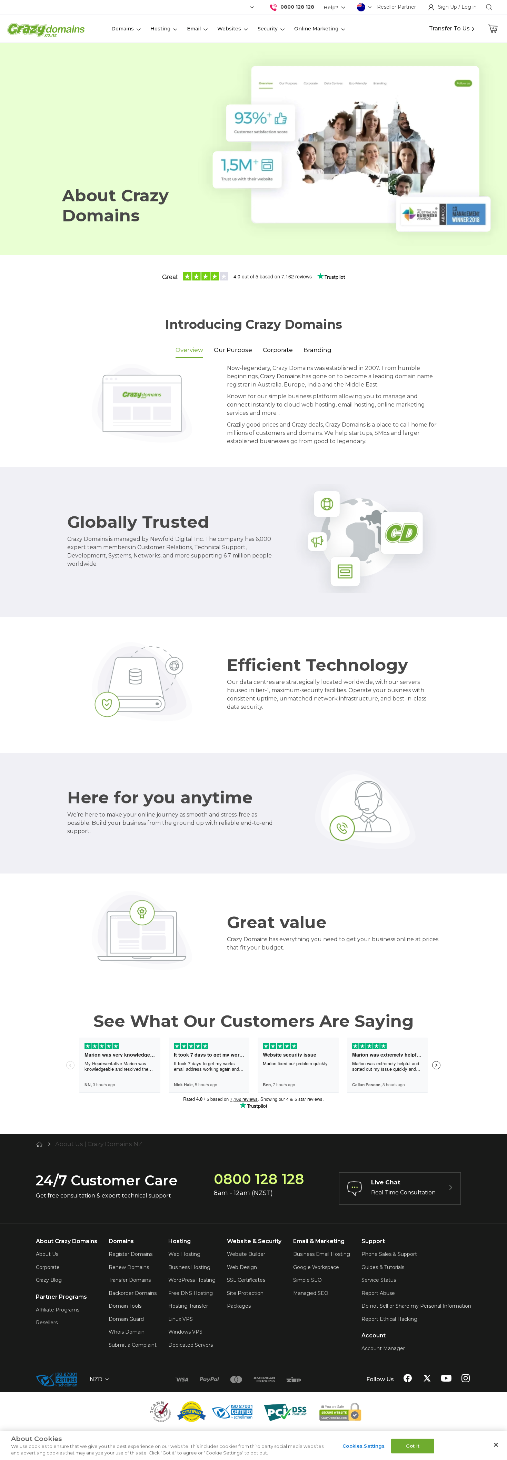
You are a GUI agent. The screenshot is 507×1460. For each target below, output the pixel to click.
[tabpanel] (253, 407)
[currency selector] (251, 7)
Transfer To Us (449, 28)
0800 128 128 (297, 7)
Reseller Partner (396, 7)
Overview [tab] (189, 349)
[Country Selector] (361, 7)
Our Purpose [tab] (233, 349)
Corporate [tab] (278, 349)
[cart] (493, 29)
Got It (412, 1446)
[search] (489, 7)
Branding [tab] (317, 349)
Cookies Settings (363, 1446)
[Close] (496, 1444)
